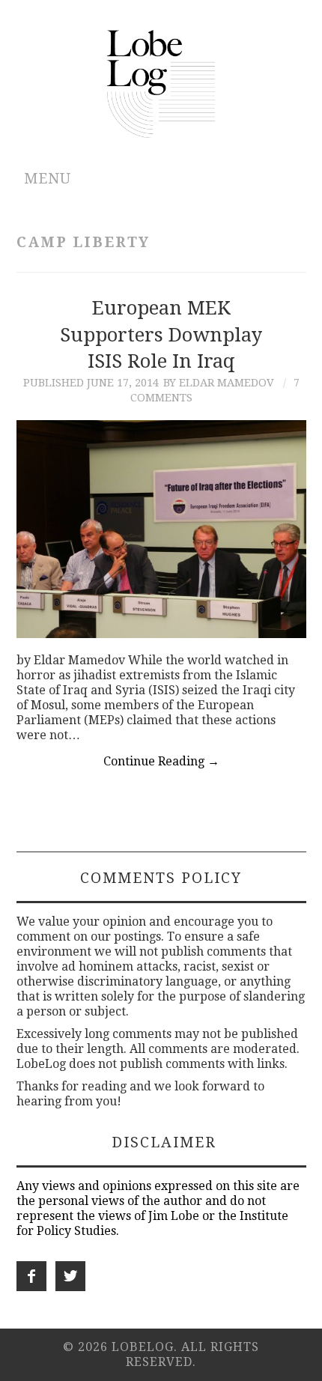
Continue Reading (161, 761)
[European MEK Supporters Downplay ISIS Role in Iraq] (161, 528)
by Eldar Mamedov (218, 383)
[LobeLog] (161, 83)
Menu (47, 178)
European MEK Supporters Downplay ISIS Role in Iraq (161, 335)
